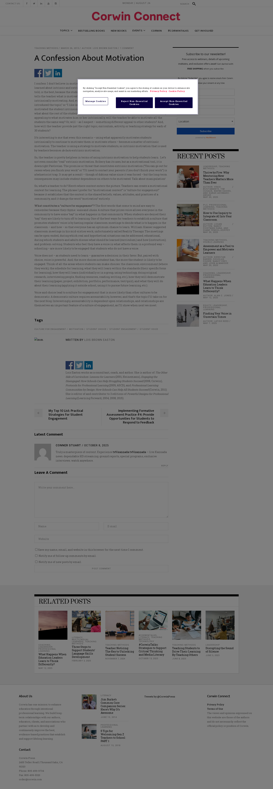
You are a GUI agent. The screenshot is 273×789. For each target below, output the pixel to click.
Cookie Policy (177, 91)
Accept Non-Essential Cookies (174, 102)
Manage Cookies (95, 101)
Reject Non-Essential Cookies (134, 102)
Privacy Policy (159, 91)
